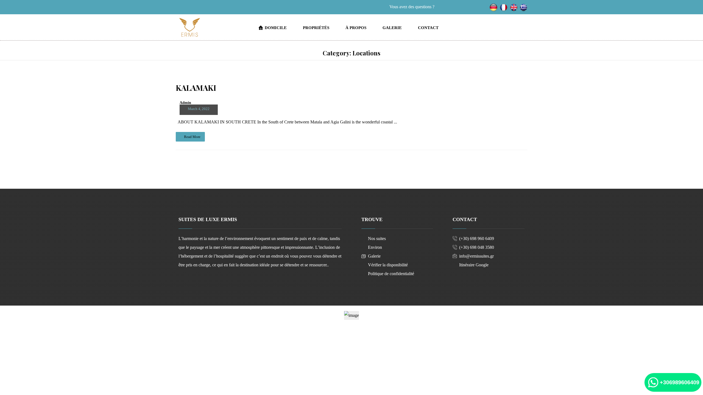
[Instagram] (193, 8)
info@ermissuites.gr (476, 256)
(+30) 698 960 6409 (476, 238)
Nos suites (377, 238)
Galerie (374, 256)
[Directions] (223, 8)
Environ (375, 247)
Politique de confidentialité (391, 273)
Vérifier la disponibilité (388, 265)
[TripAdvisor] (213, 8)
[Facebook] (183, 8)
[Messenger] (203, 8)
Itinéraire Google (474, 265)
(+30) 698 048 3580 (476, 247)
